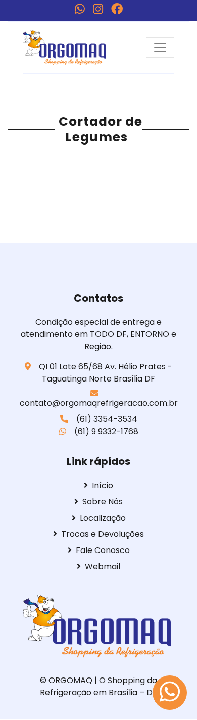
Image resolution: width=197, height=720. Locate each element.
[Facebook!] (117, 9)
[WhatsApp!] (80, 9)
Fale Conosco (103, 550)
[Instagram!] (98, 9)
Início (102, 485)
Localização (103, 518)
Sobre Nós (102, 501)
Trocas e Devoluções (102, 534)
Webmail (102, 566)
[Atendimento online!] (170, 692)
